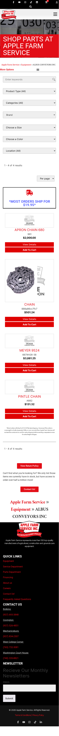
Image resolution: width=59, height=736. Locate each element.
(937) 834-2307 (11, 636)
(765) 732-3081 (11, 647)
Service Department (13, 566)
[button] (30, 6)
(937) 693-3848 (11, 614)
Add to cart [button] (29, 249)
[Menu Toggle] (37, 69)
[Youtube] (19, 2)
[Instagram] (25, 2)
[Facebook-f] (13, 2)
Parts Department (12, 572)
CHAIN (29, 304)
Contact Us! (9, 593)
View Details (29, 244)
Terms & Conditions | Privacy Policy (29, 715)
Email (6, 682)
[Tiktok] (31, 2)
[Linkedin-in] (41, 722)
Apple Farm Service (10, 64)
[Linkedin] (37, 2)
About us (7, 583)
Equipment (26, 64)
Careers (7, 588)
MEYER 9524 (29, 350)
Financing (8, 577)
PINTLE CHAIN (29, 396)
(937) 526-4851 (11, 625)
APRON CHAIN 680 (29, 230)
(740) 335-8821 (11, 658)
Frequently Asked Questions (17, 599)
